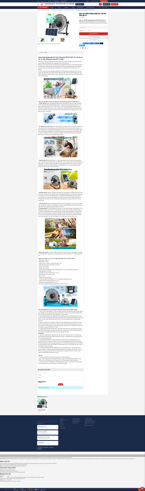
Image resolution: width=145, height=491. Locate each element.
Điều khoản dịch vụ (75, 422)
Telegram (82, 45)
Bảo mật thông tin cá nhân (89, 425)
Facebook (86, 43)
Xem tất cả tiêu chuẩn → (41, 423)
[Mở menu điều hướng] (38, 4)
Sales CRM (107, 4)
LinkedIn (97, 43)
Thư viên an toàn (62, 428)
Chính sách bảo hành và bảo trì (90, 421)
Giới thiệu (61, 422)
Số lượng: (80, 30)
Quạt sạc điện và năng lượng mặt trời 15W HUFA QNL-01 (42, 410)
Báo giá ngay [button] (104, 1)
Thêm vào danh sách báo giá (94, 36)
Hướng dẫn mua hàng (75, 418)
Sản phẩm (61, 418)
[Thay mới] (46, 381)
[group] (57, 25)
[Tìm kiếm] (100, 4)
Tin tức (61, 421)
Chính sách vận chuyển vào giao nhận (90, 423)
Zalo (98, 1)
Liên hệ (61, 425)
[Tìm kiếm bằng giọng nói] (98, 4)
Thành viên (62, 424)
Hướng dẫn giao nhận (75, 421)
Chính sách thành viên (88, 418)
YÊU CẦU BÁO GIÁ (94, 33)
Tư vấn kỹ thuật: (94, 39)
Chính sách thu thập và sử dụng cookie (60, 457)
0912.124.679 (94, 1)
